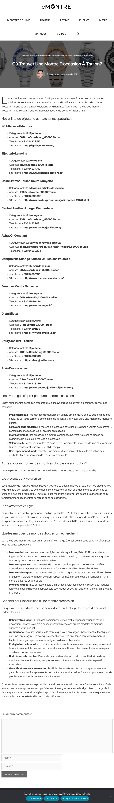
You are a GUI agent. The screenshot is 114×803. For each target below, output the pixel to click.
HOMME (45, 20)
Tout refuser (52, 798)
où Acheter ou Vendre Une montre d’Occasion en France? (46, 55)
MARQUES (41, 33)
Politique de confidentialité (75, 798)
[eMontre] (57, 7)
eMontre (24, 55)
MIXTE (103, 20)
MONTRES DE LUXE (18, 20)
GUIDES (61, 33)
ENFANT (84, 20)
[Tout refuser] (110, 796)
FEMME (64, 20)
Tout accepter (34, 798)
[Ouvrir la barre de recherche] (78, 34)
